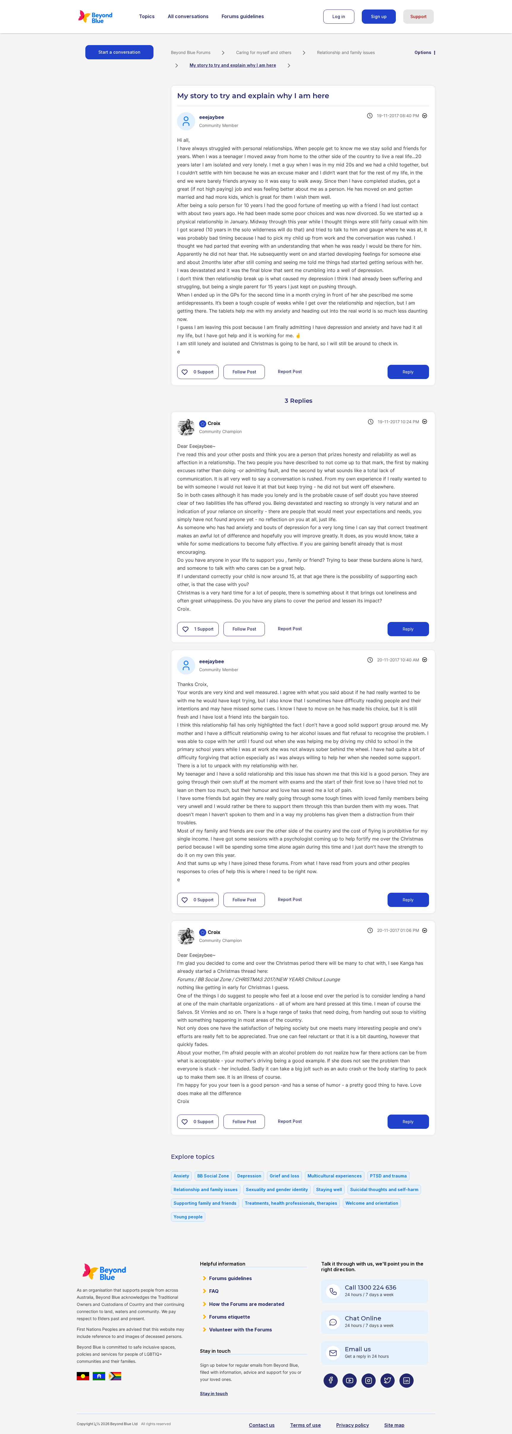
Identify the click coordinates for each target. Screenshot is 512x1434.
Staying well (329, 1189)
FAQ (214, 1291)
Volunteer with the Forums (240, 1330)
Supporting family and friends (205, 1203)
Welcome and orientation (371, 1203)
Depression (249, 1175)
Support (418, 16)
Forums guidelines (243, 16)
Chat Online (363, 1318)
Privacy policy (352, 1425)
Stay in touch (214, 1393)
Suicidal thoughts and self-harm (384, 1189)
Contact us (262, 1425)
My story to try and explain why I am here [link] (233, 65)
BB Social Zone (213, 1175)
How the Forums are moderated (246, 1304)
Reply (408, 371)
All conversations (188, 16)
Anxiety (181, 1175)
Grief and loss (284, 1175)
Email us (358, 1349)
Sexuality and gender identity (277, 1189)
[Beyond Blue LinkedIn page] (406, 1392)
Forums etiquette (229, 1317)
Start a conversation (119, 52)
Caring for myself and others (263, 52)
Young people (188, 1216)
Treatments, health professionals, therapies (291, 1203)
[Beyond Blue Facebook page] (330, 1392)
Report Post (290, 371)
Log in (338, 16)
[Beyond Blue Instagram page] (368, 1392)
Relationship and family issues (346, 52)
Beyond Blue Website (104, 1272)
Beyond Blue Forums (103, 16)
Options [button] (423, 52)
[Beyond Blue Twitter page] (387, 1392)
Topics (147, 16)
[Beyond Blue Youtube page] (349, 1392)
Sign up (379, 16)
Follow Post (244, 371)
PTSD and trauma (388, 1175)
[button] (184, 372)
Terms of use (305, 1425)
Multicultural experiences (335, 1175)
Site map (394, 1425)
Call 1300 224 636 (370, 1287)
